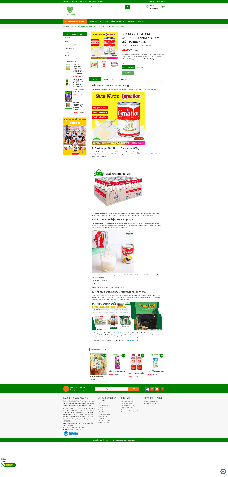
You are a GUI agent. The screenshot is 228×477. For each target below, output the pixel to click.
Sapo (133, 440)
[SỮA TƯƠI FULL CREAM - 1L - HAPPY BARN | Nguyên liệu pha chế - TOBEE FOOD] (117, 364)
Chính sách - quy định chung (129, 410)
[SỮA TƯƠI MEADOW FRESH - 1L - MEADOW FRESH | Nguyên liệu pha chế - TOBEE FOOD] (156, 364)
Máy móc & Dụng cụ (104, 420)
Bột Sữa (100, 408)
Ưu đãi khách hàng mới (151, 401)
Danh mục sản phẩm (71, 45)
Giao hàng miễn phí (127, 401)
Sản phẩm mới (70, 62)
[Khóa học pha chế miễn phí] (75, 136)
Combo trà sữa (102, 416)
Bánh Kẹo (101, 418)
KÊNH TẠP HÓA (69, 48)
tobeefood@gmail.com (74, 429)
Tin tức (67, 52)
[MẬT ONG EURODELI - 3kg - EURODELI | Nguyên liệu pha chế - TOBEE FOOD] (75, 107)
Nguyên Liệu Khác (103, 422)
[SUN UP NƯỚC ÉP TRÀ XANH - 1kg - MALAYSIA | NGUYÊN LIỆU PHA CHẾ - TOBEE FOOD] (75, 84)
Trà (99, 403)
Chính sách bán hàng (127, 405)
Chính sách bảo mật (127, 408)
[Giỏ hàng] (163, 6)
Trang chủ (68, 38)
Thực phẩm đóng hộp (104, 414)
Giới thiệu (67, 41)
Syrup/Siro (101, 410)
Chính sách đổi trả (126, 403)
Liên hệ (67, 55)
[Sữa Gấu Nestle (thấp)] (98, 367)
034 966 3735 (82, 427)
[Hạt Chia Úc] (75, 96)
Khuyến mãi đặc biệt (150, 403)
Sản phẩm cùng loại (98, 349)
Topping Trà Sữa (103, 405)
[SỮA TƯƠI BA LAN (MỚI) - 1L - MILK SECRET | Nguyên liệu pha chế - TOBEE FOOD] (137, 365)
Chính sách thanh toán (127, 412)
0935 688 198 (73, 427)
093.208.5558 (154, 8)
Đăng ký (162, 1)
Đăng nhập (154, 1)
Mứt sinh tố (101, 412)
